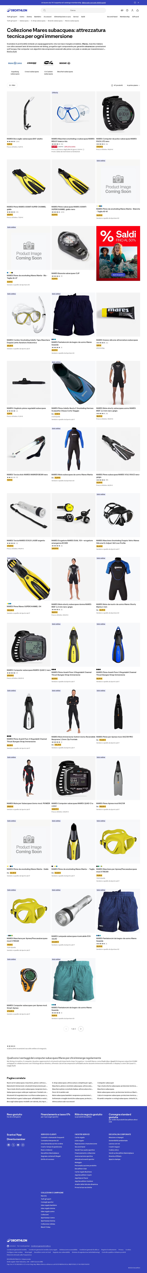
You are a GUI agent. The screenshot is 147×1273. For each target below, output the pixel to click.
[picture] (29, 113)
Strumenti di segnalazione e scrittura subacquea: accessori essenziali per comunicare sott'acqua (45, 1095)
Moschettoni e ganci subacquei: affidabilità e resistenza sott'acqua (33, 1098)
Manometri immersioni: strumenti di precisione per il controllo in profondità (36, 1086)
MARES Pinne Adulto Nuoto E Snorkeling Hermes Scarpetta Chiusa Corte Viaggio (73, 409)
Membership (125, 17)
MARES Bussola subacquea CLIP (65, 273)
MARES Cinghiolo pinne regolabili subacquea (26, 408)
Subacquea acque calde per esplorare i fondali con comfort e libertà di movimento (38, 1092)
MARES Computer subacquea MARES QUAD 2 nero (29, 670)
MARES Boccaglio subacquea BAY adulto (25, 139)
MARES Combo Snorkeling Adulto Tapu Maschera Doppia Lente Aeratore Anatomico (28, 341)
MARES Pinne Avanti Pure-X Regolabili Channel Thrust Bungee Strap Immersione (72, 673)
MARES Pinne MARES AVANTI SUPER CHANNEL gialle (26, 208)
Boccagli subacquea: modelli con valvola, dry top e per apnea (30, 1101)
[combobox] (133, 85)
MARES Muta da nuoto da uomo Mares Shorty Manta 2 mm (116, 605)
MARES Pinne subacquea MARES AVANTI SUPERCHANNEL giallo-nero (69, 208)
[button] (83, 149)
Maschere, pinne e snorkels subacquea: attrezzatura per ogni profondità (80, 1086)
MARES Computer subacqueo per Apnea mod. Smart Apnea (27, 1006)
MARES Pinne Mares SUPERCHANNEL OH (24, 606)
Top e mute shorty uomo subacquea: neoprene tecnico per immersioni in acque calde (40, 1089)
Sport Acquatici (118, 275)
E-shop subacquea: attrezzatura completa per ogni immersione (76, 1083)
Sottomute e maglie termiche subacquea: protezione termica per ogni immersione (84, 1098)
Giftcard (135, 17)
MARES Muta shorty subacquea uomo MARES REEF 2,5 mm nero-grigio (116, 409)
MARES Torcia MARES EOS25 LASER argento (26, 540)
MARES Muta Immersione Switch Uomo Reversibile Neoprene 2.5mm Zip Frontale (73, 738)
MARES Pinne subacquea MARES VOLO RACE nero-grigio (118, 475)
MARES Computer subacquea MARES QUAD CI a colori (73, 804)
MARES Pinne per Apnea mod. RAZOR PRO (114, 737)
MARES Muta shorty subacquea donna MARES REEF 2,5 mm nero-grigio (72, 605)
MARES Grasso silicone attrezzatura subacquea (117, 340)
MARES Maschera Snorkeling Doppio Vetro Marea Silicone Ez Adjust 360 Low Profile (117, 541)
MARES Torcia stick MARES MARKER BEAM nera (27, 474)
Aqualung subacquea (15, 73)
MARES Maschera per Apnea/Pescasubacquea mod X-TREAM (116, 870)
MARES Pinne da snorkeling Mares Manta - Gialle (27, 869)
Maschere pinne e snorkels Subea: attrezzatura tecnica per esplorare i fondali (82, 1089)
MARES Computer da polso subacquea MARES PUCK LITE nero (116, 140)
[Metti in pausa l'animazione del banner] (135, 2)
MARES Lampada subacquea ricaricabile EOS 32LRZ (71, 937)
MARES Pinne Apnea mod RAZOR (110, 803)
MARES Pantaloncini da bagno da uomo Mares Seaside (72, 343)
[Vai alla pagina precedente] (66, 1028)
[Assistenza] (127, 10)
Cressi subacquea (32, 72)
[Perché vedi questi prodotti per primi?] (112, 85)
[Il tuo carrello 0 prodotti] (137, 10)
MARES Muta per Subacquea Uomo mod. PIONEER (28, 803)
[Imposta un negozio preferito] (122, 10)
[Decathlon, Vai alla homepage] (17, 10)
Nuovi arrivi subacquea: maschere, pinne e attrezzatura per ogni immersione (36, 1083)
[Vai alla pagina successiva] (80, 1028)
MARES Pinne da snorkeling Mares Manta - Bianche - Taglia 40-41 (118, 210)
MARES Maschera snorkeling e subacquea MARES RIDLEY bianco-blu (73, 140)
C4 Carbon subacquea (48, 73)
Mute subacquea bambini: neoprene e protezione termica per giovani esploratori (83, 1095)
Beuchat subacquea (65, 72)
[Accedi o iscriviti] (132, 10)
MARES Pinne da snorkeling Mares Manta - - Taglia (73, 869)
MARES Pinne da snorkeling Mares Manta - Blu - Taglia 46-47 (27, 276)
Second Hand (112, 17)
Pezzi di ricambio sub (60, 1092)
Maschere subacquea (105, 1089)
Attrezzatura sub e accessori (63, 1101)
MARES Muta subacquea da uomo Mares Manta (72, 474)
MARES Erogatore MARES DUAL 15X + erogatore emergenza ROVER (72, 541)
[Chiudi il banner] (138, 2)
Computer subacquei (105, 1083)
